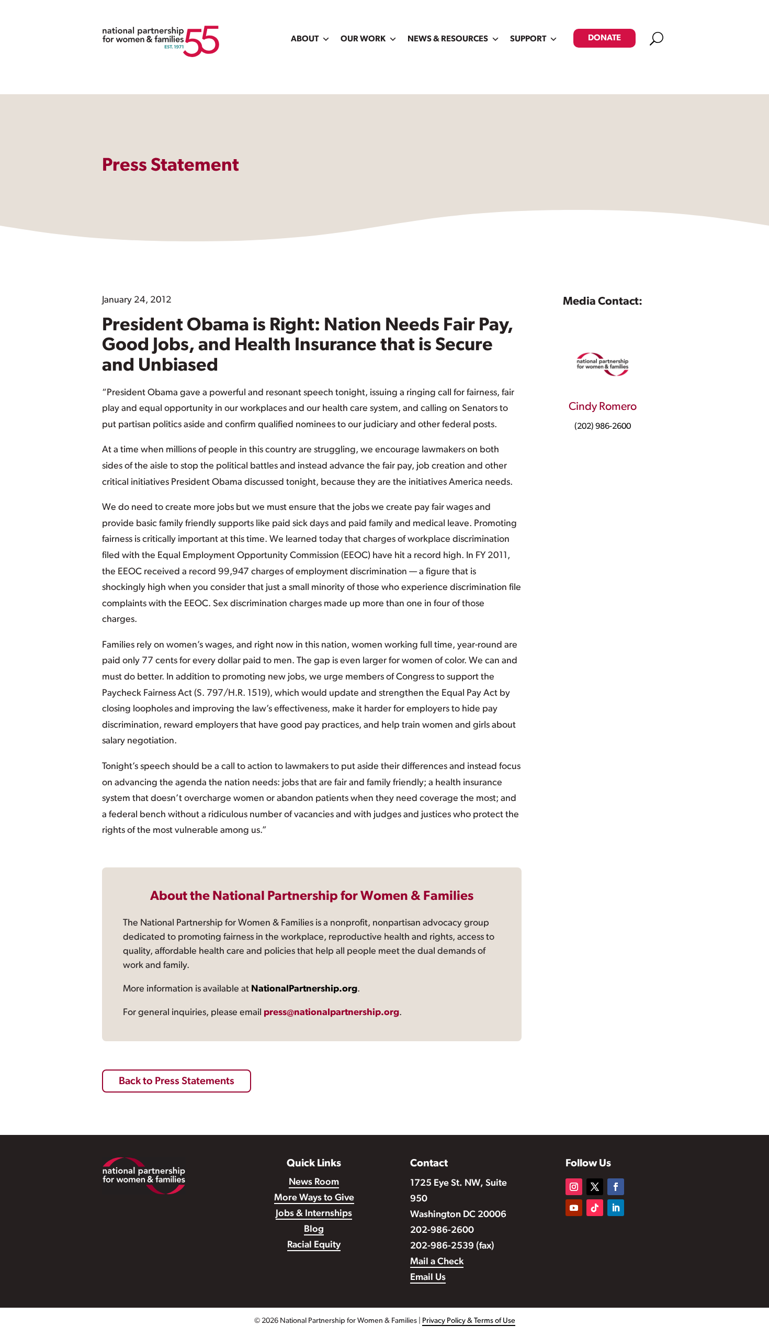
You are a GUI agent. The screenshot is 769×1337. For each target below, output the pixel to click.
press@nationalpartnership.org (331, 1013)
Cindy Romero (603, 407)
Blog (314, 1229)
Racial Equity (314, 1245)
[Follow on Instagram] (574, 1186)
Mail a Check (436, 1262)
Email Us (428, 1278)
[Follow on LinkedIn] (615, 1207)
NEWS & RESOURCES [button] (448, 39)
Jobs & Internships (314, 1214)
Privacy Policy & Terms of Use (468, 1321)
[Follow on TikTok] (594, 1207)
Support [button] (528, 39)
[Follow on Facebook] (615, 1186)
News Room (314, 1182)
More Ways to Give (314, 1198)
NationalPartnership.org (304, 989)
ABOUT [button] (305, 39)
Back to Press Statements (176, 1081)
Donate (604, 38)
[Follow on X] (594, 1186)
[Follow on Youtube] (574, 1207)
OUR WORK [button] (363, 39)
